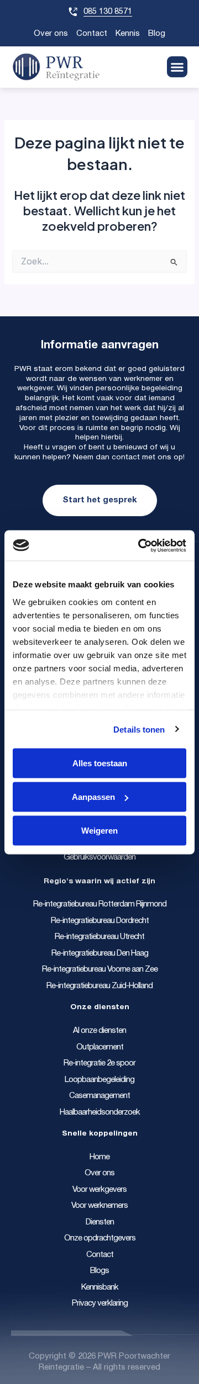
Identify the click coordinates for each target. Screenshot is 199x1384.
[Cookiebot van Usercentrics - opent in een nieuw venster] (140, 545)
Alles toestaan (99, 763)
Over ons (51, 34)
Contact (91, 34)
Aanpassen (93, 797)
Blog (156, 34)
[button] (177, 67)
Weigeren (99, 830)
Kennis (128, 34)
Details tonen (139, 729)
